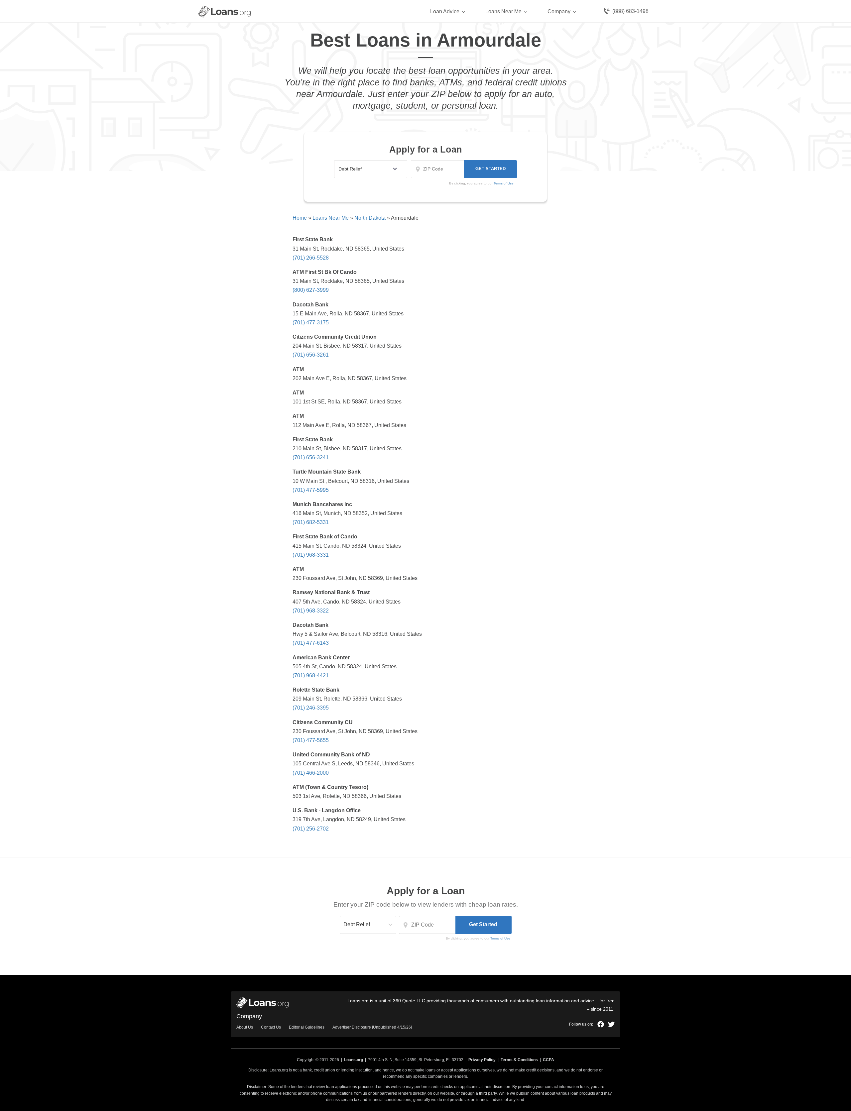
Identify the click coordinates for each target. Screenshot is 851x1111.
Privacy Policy (482, 1059)
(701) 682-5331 (311, 522)
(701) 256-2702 (311, 829)
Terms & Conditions (519, 1059)
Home (300, 218)
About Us (244, 1027)
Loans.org (353, 1059)
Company (558, 11)
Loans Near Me (503, 11)
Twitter (611, 1024)
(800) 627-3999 (311, 290)
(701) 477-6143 (311, 643)
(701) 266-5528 (311, 258)
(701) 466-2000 (311, 773)
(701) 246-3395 (311, 708)
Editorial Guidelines (306, 1027)
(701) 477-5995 (311, 490)
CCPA (548, 1059)
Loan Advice (444, 11)
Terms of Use (500, 938)
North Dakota (370, 218)
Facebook (600, 1024)
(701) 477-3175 (311, 322)
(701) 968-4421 (311, 675)
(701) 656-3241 (311, 457)
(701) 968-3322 (311, 610)
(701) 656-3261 (311, 355)
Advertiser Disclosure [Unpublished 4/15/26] (372, 1027)
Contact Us (271, 1027)
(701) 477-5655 (311, 740)
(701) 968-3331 (311, 555)
